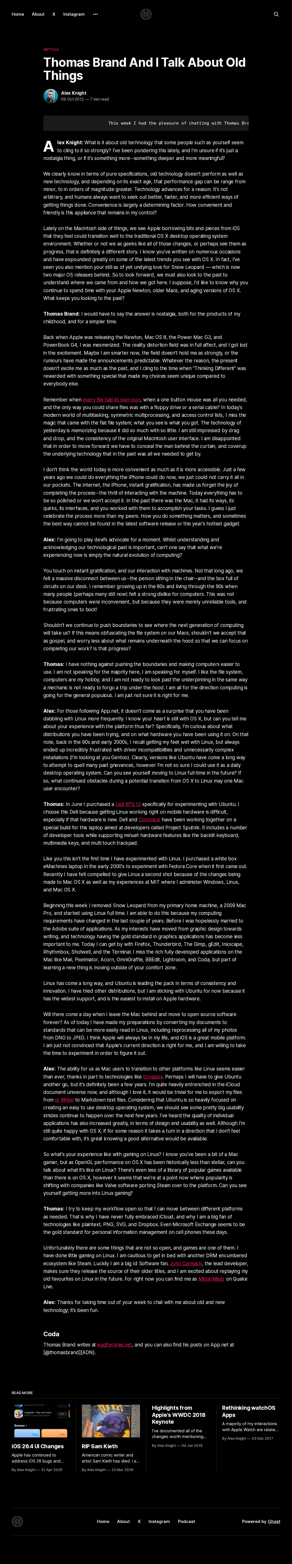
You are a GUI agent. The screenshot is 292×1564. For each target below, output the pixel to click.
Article (51, 49)
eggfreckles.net (114, 1345)
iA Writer (64, 1100)
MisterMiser (211, 1279)
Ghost (274, 1521)
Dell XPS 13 (128, 804)
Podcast (186, 1521)
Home (18, 14)
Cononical (149, 819)
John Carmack (186, 1263)
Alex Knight (73, 93)
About (38, 14)
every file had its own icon (111, 400)
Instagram (74, 14)
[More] (95, 14)
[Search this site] (276, 14)
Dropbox (153, 1077)
